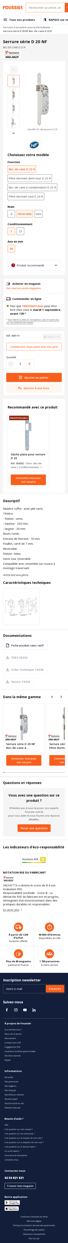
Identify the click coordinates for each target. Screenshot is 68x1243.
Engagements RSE (12, 1047)
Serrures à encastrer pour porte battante (26, 27)
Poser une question (34, 828)
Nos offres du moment (14, 1094)
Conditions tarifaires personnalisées (20, 1051)
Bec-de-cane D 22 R (22, 169)
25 (20, 231)
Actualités (9, 1077)
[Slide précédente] (52, 697)
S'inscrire (55, 989)
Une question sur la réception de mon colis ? (24, 1142)
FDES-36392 (19, 657)
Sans (39, 214)
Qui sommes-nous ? (13, 1029)
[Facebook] (7, 1010)
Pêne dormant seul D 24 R (26, 196)
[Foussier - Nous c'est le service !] (13, 7)
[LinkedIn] (34, 1010)
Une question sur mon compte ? (19, 1129)
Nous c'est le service (13, 1034)
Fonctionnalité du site (14, 1103)
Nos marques (10, 1090)
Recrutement (10, 1038)
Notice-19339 (20, 682)
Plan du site (34, 1238)
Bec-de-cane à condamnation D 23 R (32, 187)
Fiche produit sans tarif (27, 645)
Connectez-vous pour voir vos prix (34, 346)
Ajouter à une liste (36, 388)
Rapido (8, 1060)
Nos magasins (10, 1086)
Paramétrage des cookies (34, 1229)
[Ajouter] (29, 364)
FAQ (6, 1125)
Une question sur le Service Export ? (20, 1146)
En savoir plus (11, 910)
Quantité (11, 357)
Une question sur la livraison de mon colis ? (24, 1138)
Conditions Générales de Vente (34, 1216)
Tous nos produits (22, 20)
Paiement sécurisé (12, 1107)
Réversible (25, 214)
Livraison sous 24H (13, 1042)
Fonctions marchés (13, 1055)
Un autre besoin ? (12, 1151)
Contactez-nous (11, 1159)
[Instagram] (16, 1010)
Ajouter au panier (36, 377)
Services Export (11, 1099)
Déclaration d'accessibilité (34, 1234)
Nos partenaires (11, 1081)
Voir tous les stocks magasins (23, 288)
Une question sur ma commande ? (20, 1133)
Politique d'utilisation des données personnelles (34, 1225)
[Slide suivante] (13, 133)
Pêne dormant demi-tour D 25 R (30, 178)
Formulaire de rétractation (16, 1155)
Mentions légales (34, 1221)
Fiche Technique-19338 (27, 669)
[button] (42, 101)
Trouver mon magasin (20, 1186)
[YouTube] (25, 1010)
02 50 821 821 (14, 1178)
